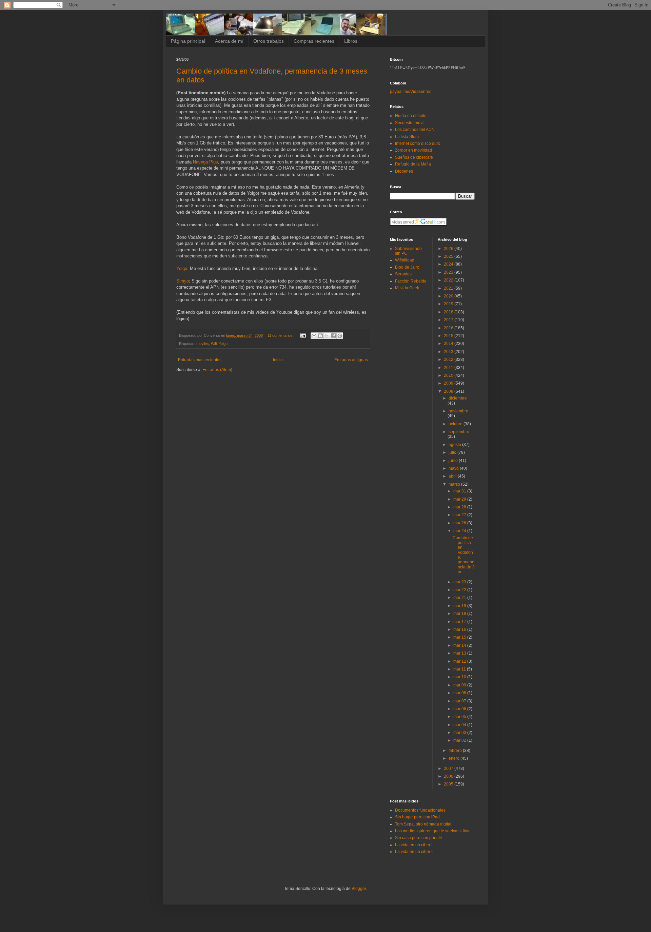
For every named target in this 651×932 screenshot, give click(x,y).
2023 (449, 272)
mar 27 (460, 514)
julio (453, 452)
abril (453, 476)
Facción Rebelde (411, 281)
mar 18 (460, 613)
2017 (449, 319)
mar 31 (460, 491)
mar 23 (460, 582)
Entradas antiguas (351, 359)
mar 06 (460, 708)
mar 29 (460, 499)
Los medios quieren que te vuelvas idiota (433, 831)
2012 (449, 359)
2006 (449, 776)
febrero (456, 750)
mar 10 (460, 677)
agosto (455, 444)
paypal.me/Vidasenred (411, 91)
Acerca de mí (229, 41)
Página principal (188, 41)
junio (454, 460)
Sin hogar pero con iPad (417, 817)
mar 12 (460, 661)
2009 (449, 383)
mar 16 (460, 629)
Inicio (278, 359)
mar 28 (460, 507)
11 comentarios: (281, 335)
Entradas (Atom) (217, 369)
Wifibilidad (404, 260)
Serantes (403, 274)
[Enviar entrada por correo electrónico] (302, 335)
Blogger (359, 888)
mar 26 (460, 523)
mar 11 (460, 669)
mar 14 (460, 645)
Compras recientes (314, 41)
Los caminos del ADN (415, 129)
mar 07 (460, 701)
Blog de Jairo (407, 267)
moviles (202, 344)
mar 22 (460, 589)
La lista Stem (407, 136)
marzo (455, 484)
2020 (449, 296)
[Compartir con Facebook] (333, 335)
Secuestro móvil (410, 122)
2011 (449, 367)
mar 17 (460, 621)
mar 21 (460, 597)
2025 (449, 256)
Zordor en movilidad (413, 150)
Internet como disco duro (417, 143)
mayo (454, 468)
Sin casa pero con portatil (418, 837)
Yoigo (181, 268)
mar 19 (460, 605)
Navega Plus (205, 161)
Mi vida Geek (407, 288)
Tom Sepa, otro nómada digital (423, 824)
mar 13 (460, 653)
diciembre (458, 398)
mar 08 (460, 693)
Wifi (214, 344)
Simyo (182, 281)
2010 (449, 375)
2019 (449, 304)
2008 (449, 391)
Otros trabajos (268, 41)
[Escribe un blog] (320, 335)
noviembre (458, 411)
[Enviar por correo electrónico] (314, 335)
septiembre (459, 431)
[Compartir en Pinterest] (339, 335)
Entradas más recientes (199, 359)
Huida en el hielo (411, 115)
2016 (449, 328)
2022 (449, 280)
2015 (449, 335)
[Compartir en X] (326, 335)
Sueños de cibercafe (414, 157)
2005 (449, 784)
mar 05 (460, 716)
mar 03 (460, 732)
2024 (449, 264)
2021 (449, 288)
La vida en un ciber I (413, 844)
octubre (456, 424)
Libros (350, 41)
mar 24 (460, 530)
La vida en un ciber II (414, 851)
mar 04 (460, 724)
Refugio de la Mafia (413, 164)
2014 (449, 343)
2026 (449, 248)
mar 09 (460, 685)
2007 (449, 768)
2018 (449, 312)
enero (454, 758)
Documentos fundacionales (420, 810)
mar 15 (460, 637)
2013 (449, 351)
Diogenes (404, 171)
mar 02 (460, 740)
